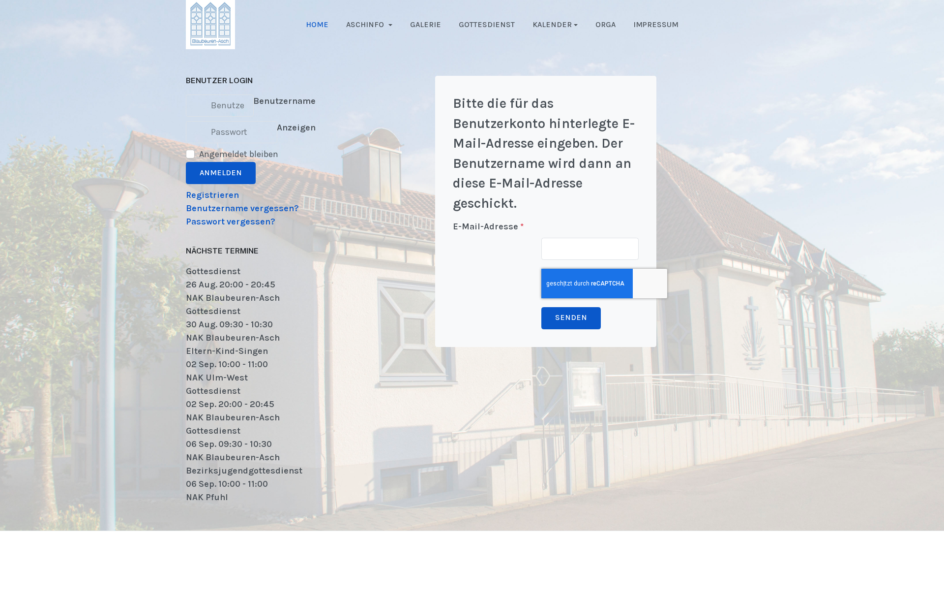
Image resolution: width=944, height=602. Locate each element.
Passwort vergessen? (230, 221)
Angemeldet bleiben (238, 154)
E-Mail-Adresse (488, 226)
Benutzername (284, 100)
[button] (369, 24)
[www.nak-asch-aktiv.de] (210, 23)
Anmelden (221, 172)
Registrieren (212, 195)
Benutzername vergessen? (242, 208)
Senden (571, 317)
